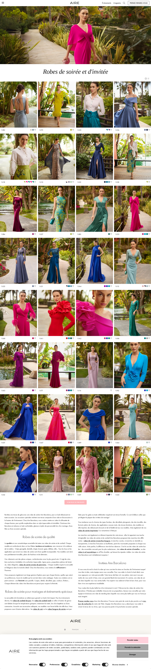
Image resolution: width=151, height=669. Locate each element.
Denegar (132, 654)
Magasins (117, 3)
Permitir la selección (132, 647)
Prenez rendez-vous (138, 3)
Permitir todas (132, 640)
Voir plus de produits (75, 502)
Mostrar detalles (118, 665)
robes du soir (38, 609)
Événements (106, 3)
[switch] (64, 664)
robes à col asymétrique (87, 552)
